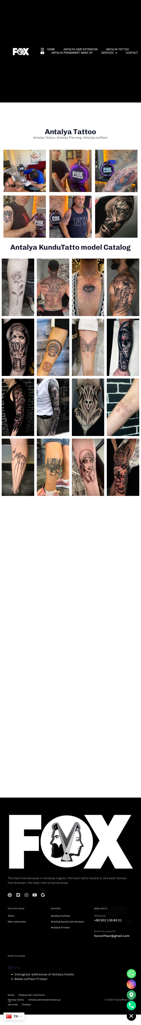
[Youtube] (42, 53)
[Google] (43, 895)
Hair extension (17, 921)
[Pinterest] (10, 895)
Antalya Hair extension (80, 49)
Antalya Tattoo (117, 49)
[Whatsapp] (131, 973)
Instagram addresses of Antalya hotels (44, 974)
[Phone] (131, 1005)
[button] (9, 1001)
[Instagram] (42, 49)
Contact (132, 52)
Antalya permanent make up (72, 52)
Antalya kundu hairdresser (67, 921)
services (107, 52)
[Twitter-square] (18, 895)
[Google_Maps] (131, 995)
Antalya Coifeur (60, 915)
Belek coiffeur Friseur (31, 979)
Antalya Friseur (60, 927)
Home (51, 49)
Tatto (11, 915)
